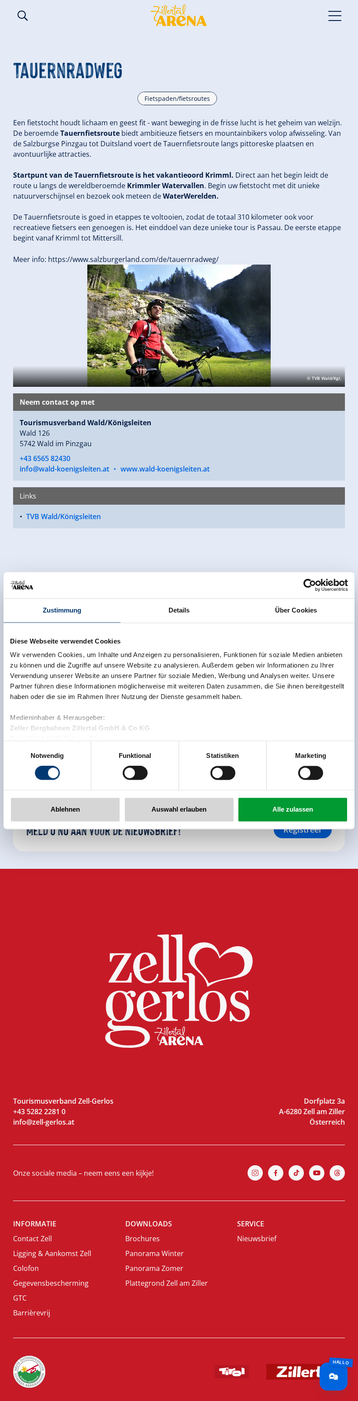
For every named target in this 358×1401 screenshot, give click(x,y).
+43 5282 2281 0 (39, 1111)
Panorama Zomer (154, 1268)
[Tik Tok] (296, 1173)
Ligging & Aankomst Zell (52, 1253)
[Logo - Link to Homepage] (179, 15)
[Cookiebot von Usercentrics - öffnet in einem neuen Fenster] (310, 585)
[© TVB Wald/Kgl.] (179, 325)
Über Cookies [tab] (296, 610)
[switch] (135, 773)
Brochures (142, 1238)
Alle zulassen (292, 809)
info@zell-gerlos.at (43, 1122)
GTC (20, 1298)
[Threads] (337, 1173)
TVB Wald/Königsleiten (63, 516)
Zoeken (22, 15)
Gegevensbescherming (51, 1283)
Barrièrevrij (31, 1313)
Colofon (26, 1268)
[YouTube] (316, 1173)
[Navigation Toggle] (335, 15)
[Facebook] (275, 1173)
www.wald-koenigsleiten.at (165, 469)
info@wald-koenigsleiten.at (64, 469)
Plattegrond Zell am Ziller (166, 1283)
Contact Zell (32, 1238)
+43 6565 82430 (45, 458)
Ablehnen (65, 809)
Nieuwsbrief (256, 1238)
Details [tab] (179, 610)
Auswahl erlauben (179, 809)
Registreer (302, 829)
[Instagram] (255, 1173)
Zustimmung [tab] (62, 610)
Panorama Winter (154, 1253)
